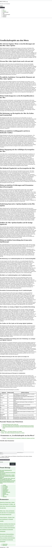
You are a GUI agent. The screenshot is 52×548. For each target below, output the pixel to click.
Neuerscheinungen (6, 14)
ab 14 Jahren (5, 487)
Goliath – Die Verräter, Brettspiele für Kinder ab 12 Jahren (12, 432)
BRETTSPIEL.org (4, 1)
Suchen (1, 462)
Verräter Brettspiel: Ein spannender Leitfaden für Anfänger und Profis (21, 438)
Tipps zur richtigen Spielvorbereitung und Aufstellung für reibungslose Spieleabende (7, 529)
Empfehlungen (5, 12)
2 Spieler (4, 485)
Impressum (5, 545)
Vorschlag (5, 496)
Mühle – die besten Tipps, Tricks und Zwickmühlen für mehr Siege (7, 479)
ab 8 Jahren (5, 488)
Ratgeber (4, 11)
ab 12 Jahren (5, 486)
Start (3, 9)
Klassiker (4, 16)
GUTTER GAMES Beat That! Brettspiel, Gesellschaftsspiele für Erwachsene (18, 425)
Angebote (4, 15)
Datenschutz (5, 544)
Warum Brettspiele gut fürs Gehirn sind (10, 424)
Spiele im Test (5, 494)
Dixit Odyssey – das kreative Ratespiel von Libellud (11, 431)
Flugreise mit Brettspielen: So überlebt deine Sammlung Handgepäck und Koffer (7, 482)
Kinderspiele (5, 490)
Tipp (3, 13)
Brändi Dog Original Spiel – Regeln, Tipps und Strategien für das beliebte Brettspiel (7, 476)
